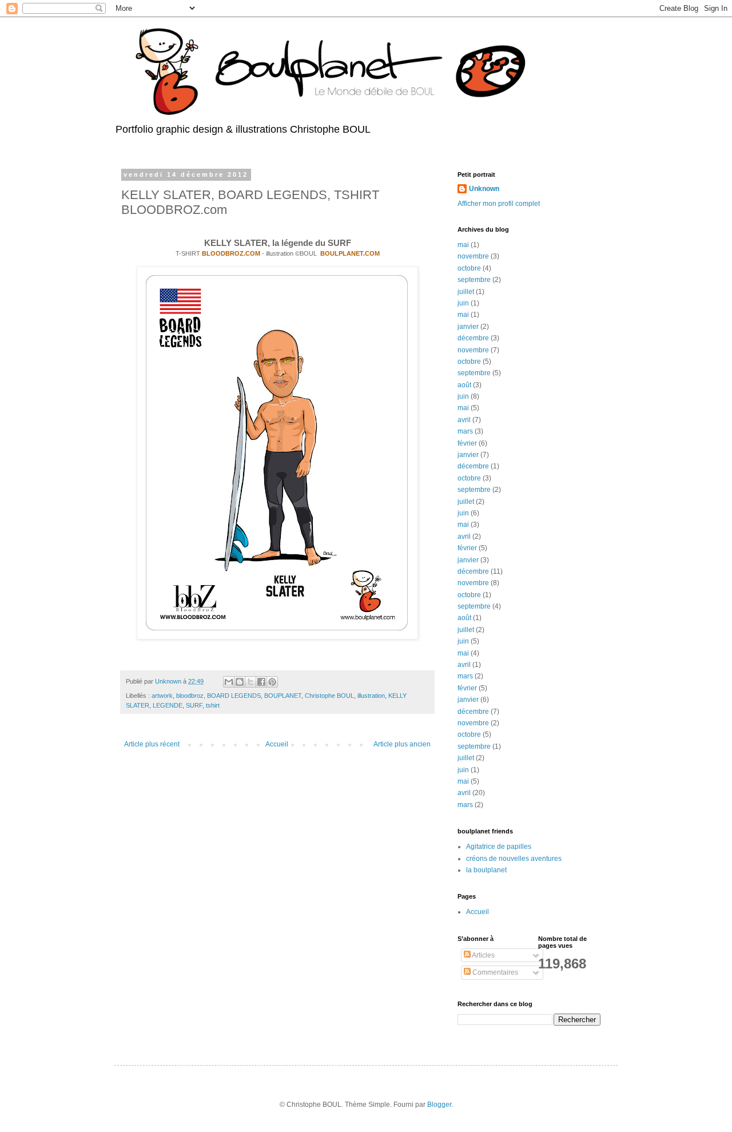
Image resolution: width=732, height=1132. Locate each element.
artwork (162, 695)
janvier (468, 327)
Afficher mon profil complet (499, 204)
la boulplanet (486, 870)
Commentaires (494, 972)
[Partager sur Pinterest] (272, 682)
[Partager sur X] (250, 682)
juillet (466, 292)
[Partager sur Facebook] (261, 682)
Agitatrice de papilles (498, 847)
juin (463, 303)
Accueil (276, 744)
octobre (469, 268)
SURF (194, 705)
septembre (474, 280)
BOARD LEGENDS (234, 695)
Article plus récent (152, 744)
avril (464, 420)
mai (463, 245)
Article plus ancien (402, 744)
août (464, 385)
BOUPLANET (282, 695)
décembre (473, 338)
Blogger (439, 1105)
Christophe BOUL (329, 695)
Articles (483, 955)
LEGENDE (167, 705)
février (467, 443)
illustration (371, 695)
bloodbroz (190, 695)
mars (465, 431)
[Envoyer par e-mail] (228, 682)
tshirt (213, 705)
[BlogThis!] (239, 682)
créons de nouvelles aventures (514, 859)
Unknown (484, 189)
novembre (473, 256)
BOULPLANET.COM (350, 253)
